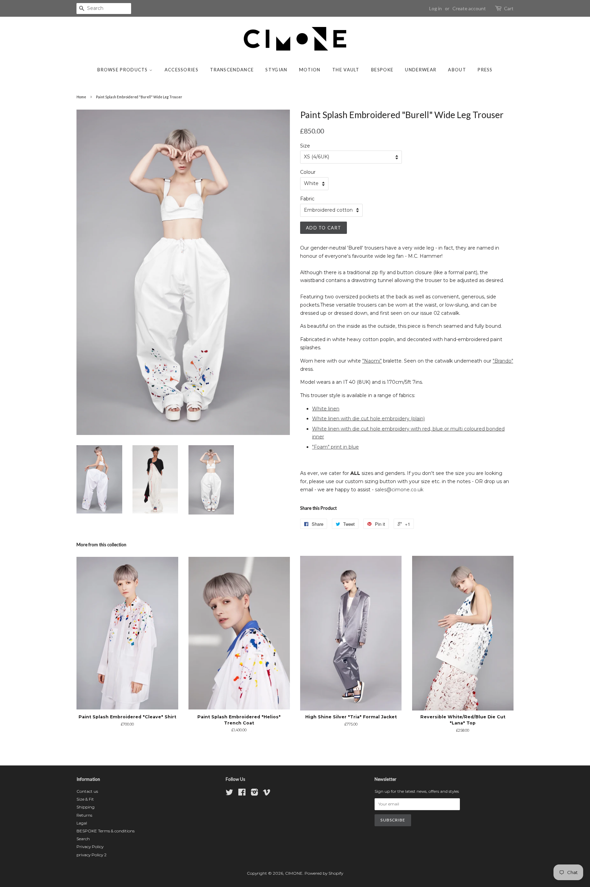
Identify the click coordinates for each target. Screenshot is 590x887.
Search (83, 838)
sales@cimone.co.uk (399, 490)
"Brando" (503, 361)
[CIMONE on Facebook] (242, 793)
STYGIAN (276, 69)
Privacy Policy (89, 846)
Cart (509, 8)
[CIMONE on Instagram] (254, 793)
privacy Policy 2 (91, 854)
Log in (435, 8)
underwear (420, 69)
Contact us (87, 791)
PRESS (485, 69)
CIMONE (294, 873)
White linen (325, 409)
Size (305, 146)
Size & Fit (85, 799)
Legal (81, 823)
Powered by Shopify (324, 873)
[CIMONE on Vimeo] (266, 793)
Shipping (85, 806)
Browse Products (123, 69)
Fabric (307, 199)
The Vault (346, 69)
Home (81, 97)
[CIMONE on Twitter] (229, 793)
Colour (307, 172)
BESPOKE (382, 69)
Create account (469, 8)
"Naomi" (372, 361)
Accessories (181, 69)
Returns (84, 815)
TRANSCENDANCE (232, 69)
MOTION (310, 69)
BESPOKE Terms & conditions (105, 830)
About (457, 69)
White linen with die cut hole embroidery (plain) (368, 419)
